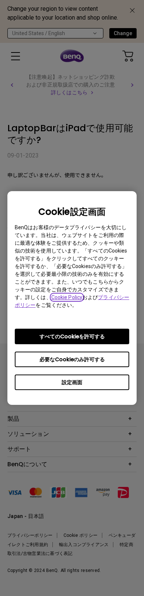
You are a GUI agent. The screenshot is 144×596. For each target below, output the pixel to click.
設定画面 (72, 382)
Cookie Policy (66, 297)
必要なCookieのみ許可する (72, 359)
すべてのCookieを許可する (72, 336)
